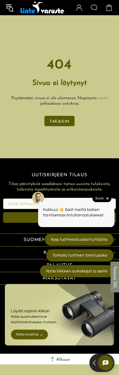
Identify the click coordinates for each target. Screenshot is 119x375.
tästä (103, 98)
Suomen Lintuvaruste (42, 7)
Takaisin (59, 122)
